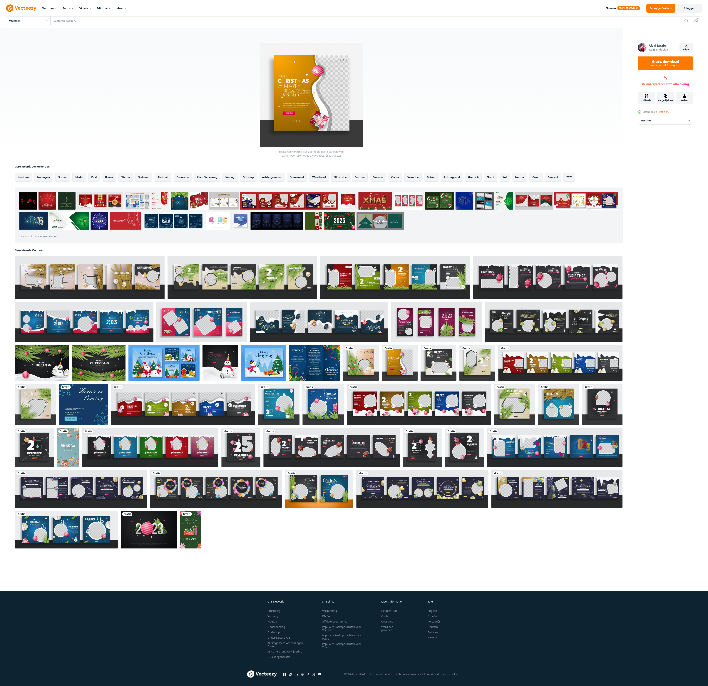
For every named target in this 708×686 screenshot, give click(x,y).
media (79, 177)
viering (230, 177)
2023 (569, 177)
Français (433, 632)
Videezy (272, 621)
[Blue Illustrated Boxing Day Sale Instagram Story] (68, 447)
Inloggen (689, 8)
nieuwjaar (43, 177)
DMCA (326, 616)
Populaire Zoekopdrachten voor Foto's (341, 637)
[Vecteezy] (21, 8)
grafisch (473, 177)
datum (431, 177)
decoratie (183, 177)
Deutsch (433, 627)
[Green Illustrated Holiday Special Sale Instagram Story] (190, 529)
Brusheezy (273, 611)
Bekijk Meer (380, 221)
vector (395, 177)
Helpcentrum (389, 611)
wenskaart (319, 177)
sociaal (62, 177)
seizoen (360, 177)
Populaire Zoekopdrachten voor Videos (341, 645)
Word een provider (387, 628)
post (94, 177)
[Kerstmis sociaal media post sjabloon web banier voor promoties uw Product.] (602, 404)
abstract (163, 177)
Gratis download (665, 63)
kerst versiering (207, 177)
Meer (119, 8)
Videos (83, 8)
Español (433, 616)
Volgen (686, 49)
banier (109, 177)
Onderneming (276, 627)
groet (536, 177)
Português (434, 621)
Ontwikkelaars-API (278, 637)
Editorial (102, 8)
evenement (297, 177)
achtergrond (452, 177)
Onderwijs (273, 632)
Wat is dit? (664, 111)
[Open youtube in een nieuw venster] (319, 673)
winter (125, 177)
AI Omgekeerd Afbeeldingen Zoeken (285, 644)
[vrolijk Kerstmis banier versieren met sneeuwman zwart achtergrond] (42, 363)
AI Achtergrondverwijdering (284, 651)
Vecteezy (272, 616)
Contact (386, 616)
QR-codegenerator (278, 657)
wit (505, 177)
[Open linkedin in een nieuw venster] (296, 673)
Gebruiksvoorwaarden (408, 674)
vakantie (413, 177)
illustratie (340, 177)
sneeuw (378, 177)
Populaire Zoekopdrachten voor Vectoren (341, 628)
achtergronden (272, 177)
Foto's (67, 8)
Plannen (610, 8)
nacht (490, 177)
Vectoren (48, 8)
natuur (519, 177)
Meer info (646, 120)
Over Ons (387, 621)
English (432, 611)
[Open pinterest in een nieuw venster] (302, 673)
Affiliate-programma (334, 621)
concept (553, 177)
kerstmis (23, 177)
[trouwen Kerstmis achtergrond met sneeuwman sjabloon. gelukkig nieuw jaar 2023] (220, 363)
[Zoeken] (686, 21)
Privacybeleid (431, 674)
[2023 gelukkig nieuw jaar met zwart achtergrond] (149, 529)
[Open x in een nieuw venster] (313, 673)
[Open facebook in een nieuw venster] (284, 673)
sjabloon (143, 177)
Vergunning (329, 611)
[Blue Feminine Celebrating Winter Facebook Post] (83, 404)
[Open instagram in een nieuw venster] (290, 673)
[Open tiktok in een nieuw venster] (308, 673)
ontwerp (248, 177)
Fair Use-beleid (450, 674)
